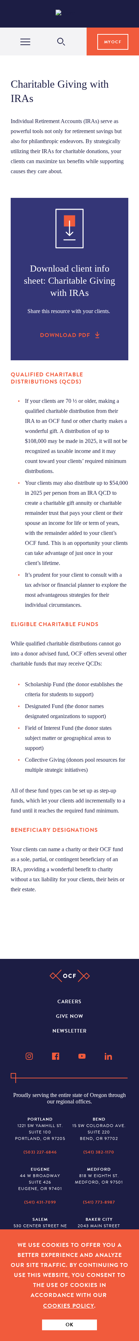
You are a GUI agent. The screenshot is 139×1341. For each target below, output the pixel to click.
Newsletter (69, 1031)
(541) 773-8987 (99, 1202)
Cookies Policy (68, 1306)
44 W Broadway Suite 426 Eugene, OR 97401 (40, 1179)
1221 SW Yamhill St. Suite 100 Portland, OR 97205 (40, 1129)
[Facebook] (56, 1056)
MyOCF (113, 42)
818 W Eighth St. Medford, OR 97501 (99, 1175)
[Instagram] (30, 1056)
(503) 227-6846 (40, 1152)
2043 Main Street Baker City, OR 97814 (98, 1225)
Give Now (69, 1016)
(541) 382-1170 (98, 1152)
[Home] (71, 14)
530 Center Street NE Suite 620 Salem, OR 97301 (40, 1229)
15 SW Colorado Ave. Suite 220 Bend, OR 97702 (99, 1129)
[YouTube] (82, 1056)
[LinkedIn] (109, 1056)
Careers (69, 1001)
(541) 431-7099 (40, 1202)
